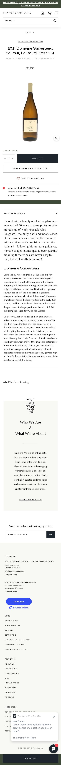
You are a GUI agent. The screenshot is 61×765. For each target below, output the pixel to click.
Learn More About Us (30, 500)
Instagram (10, 688)
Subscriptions (12, 625)
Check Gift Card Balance (18, 640)
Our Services (12, 673)
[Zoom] (56, 138)
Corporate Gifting (15, 644)
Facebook (10, 692)
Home (28, 33)
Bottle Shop (11, 621)
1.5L (53, 58)
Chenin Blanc (23, 58)
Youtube (9, 697)
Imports (9, 630)
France (10, 58)
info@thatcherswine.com (15, 571)
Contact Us (11, 669)
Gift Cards (10, 635)
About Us (9, 664)
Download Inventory (16, 649)
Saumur (45, 58)
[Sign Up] (50, 534)
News (7, 678)
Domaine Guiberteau (30, 42)
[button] (19, 601)
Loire (36, 58)
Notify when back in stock (30, 169)
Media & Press (12, 683)
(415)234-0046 (11, 575)
